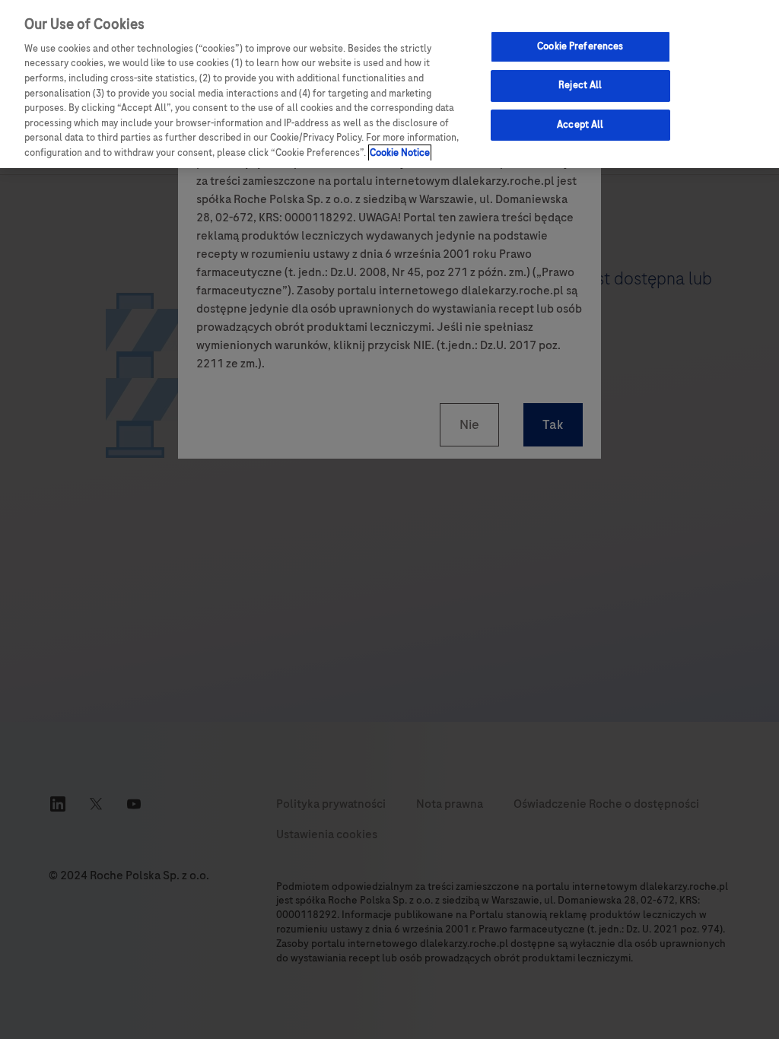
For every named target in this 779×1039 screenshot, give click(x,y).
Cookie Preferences (580, 46)
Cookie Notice (400, 153)
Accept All (580, 125)
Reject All (580, 85)
